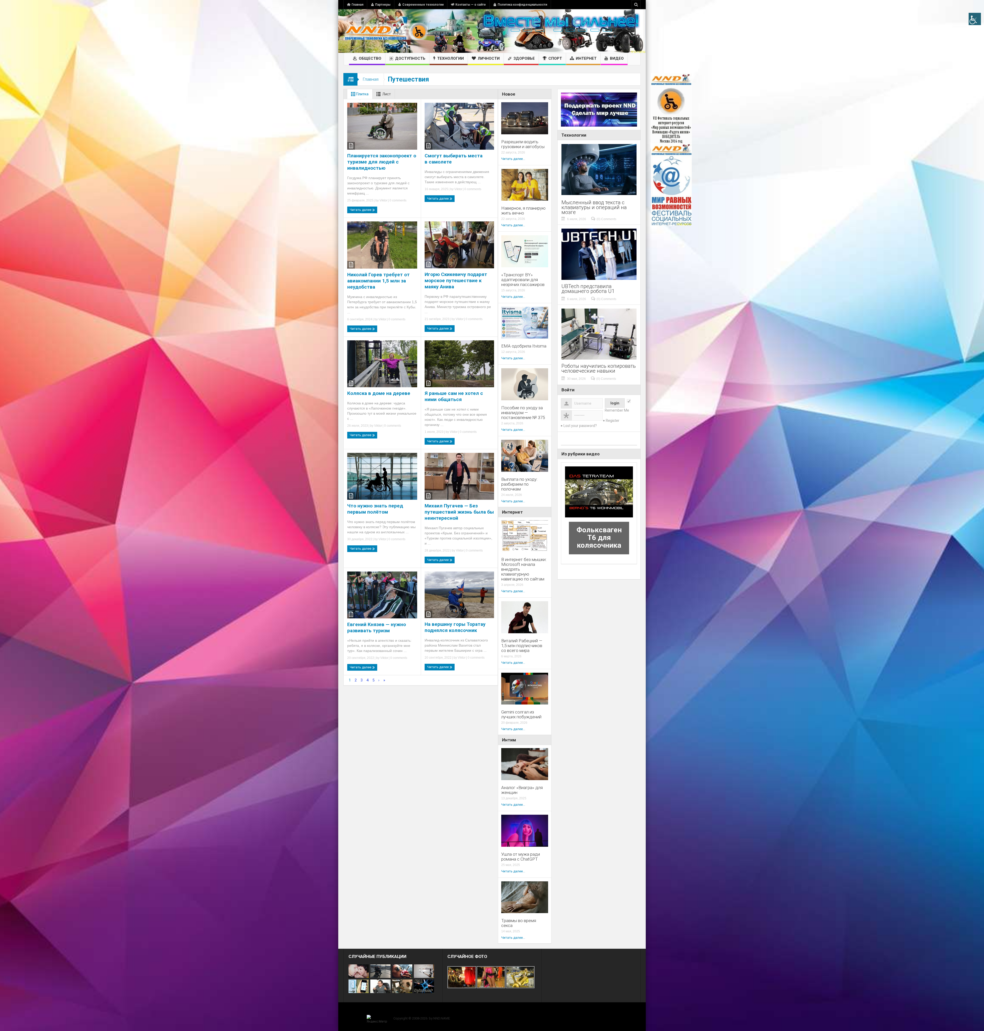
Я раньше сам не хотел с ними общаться (454, 396)
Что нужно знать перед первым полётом (375, 509)
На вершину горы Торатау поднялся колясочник (455, 627)
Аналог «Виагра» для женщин (522, 790)
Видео (617, 58)
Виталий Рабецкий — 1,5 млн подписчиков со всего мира (521, 645)
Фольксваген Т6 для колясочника (599, 537)
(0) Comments (606, 219)
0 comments (397, 200)
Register (612, 420)
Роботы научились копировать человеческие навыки (598, 368)
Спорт (555, 58)
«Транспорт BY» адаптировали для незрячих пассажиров (523, 279)
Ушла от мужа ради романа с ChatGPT (520, 857)
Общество (370, 58)
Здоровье (524, 58)
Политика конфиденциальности (522, 4)
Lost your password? (580, 426)
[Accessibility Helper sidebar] (975, 19)
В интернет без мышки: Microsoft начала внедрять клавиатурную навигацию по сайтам (524, 569)
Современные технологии (423, 4)
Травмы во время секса (518, 923)
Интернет (586, 58)
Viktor (383, 200)
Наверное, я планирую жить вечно (523, 211)
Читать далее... (513, 159)
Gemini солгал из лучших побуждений (521, 714)
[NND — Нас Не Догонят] (385, 31)
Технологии (450, 58)
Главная (357, 4)
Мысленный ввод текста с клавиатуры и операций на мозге (594, 207)
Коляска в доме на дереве (378, 393)
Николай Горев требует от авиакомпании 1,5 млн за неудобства (378, 281)
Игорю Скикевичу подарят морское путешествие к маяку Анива (456, 280)
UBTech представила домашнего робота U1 (587, 289)
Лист (386, 94)
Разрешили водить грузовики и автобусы (523, 144)
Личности (489, 58)
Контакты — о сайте (470, 4)
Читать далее (361, 210)
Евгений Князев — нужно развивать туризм (376, 627)
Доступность (410, 58)
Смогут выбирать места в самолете (454, 159)
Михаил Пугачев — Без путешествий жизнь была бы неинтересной (459, 512)
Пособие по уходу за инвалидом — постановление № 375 (523, 412)
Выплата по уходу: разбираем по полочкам (519, 484)
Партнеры (383, 4)
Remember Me (617, 410)
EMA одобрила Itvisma (523, 346)
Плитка (362, 94)
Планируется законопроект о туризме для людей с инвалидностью (381, 162)
